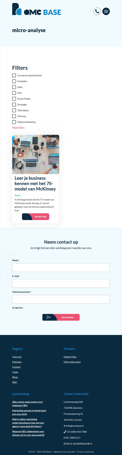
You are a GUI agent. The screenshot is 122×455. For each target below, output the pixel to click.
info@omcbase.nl (73, 425)
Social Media (23, 98)
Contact (16, 366)
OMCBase (46, 451)
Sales (20, 87)
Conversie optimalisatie (29, 75)
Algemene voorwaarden (64, 451)
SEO (19, 92)
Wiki (14, 382)
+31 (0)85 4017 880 (77, 431)
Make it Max (70, 356)
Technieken (23, 110)
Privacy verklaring (85, 451)
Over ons (17, 356)
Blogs (15, 377)
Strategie (22, 104)
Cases (15, 372)
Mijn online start (72, 361)
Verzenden (68, 317)
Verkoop (21, 116)
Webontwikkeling (26, 121)
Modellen (22, 81)
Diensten (17, 361)
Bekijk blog (40, 216)
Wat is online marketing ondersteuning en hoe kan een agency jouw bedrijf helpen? (28, 423)
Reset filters (18, 127)
